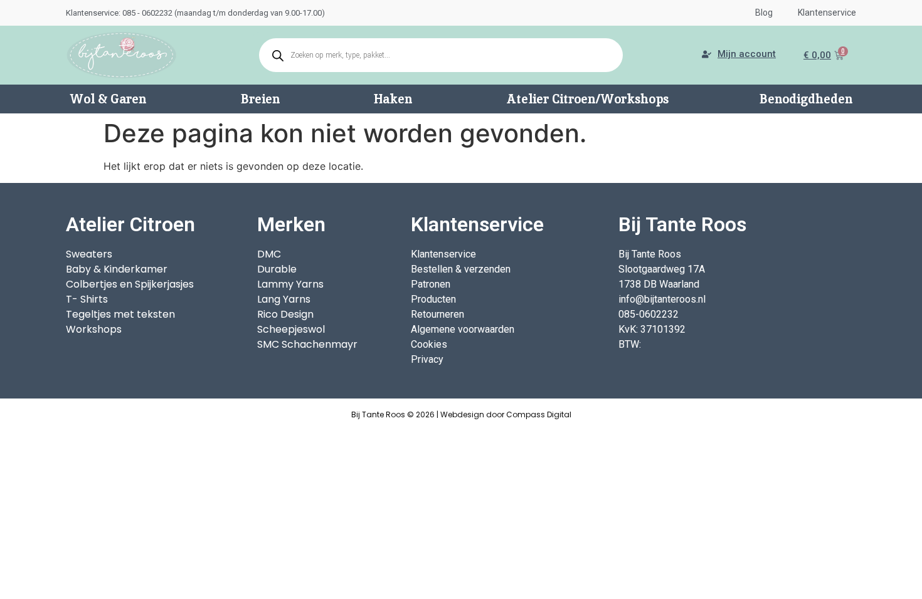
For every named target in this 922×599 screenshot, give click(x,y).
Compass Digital (538, 414)
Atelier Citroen (130, 224)
